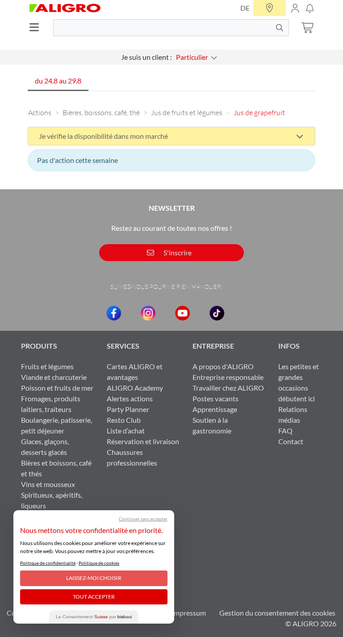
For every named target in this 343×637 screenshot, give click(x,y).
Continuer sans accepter (143, 518)
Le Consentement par (94, 616)
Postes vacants (215, 398)
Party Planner (128, 409)
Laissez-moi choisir (93, 578)
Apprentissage (214, 409)
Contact (290, 441)
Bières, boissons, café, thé (101, 112)
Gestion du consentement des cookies (277, 612)
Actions (39, 112)
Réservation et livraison (143, 441)
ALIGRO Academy (135, 387)
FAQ (285, 430)
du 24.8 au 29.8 (58, 80)
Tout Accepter (94, 596)
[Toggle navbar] (37, 27)
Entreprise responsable (228, 377)
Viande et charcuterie (54, 377)
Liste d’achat (126, 430)
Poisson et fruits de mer (57, 387)
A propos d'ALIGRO (223, 366)
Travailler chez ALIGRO (228, 387)
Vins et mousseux (48, 484)
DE (245, 8)
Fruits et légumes (47, 366)
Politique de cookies (99, 563)
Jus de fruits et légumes (186, 112)
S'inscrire (177, 252)
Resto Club (124, 420)
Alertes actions (130, 398)
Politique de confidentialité (47, 563)
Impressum (189, 612)
